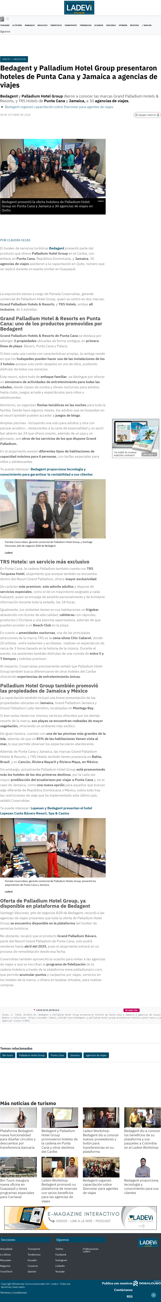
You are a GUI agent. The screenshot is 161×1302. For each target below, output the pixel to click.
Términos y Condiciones (13, 1292)
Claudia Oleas (19, 240)
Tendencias (86, 25)
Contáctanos (123, 1290)
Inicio (6, 59)
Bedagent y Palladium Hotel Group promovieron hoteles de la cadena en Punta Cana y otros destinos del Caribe (60, 1141)
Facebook (60, 1254)
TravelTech (56, 25)
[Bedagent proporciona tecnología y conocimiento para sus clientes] (142, 1167)
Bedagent (56, 248)
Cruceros (111, 25)
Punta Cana (57, 1055)
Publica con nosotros (117, 1283)
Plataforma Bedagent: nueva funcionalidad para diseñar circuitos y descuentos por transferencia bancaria (18, 1139)
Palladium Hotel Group (32, 1055)
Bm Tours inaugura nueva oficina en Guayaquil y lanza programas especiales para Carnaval (17, 1188)
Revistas (134, 25)
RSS (130, 1296)
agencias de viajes (96, 1055)
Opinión (123, 25)
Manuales (30, 25)
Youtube (60, 1271)
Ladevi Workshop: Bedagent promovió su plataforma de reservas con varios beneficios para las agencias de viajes (59, 1190)
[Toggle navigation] (6, 19)
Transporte (71, 25)
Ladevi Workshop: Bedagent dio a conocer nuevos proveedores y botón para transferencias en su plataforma (101, 1141)
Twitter (59, 1248)
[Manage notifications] (153, 1295)
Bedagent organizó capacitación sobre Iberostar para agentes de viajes (59, 106)
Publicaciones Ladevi (91, 1250)
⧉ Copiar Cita (131, 1010)
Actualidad (6, 1248)
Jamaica (75, 1055)
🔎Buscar (146, 25)
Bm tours (8, 1055)
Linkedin (60, 1265)
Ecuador (98, 25)
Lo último (17, 25)
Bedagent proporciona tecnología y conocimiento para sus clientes (141, 1186)
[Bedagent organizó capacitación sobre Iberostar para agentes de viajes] (101, 1167)
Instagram (61, 1260)
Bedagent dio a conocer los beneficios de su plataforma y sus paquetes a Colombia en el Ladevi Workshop (142, 1139)
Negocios (42, 25)
